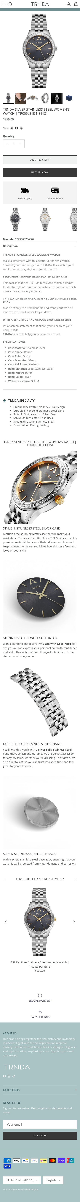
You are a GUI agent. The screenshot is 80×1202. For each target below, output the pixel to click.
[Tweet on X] (11, 128)
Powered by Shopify (28, 1189)
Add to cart (39, 160)
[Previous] (6, 921)
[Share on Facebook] (16, 128)
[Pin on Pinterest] (21, 128)
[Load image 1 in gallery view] (40, 51)
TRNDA (13, 1189)
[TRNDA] (40, 4)
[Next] (74, 921)
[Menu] (4, 4)
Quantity (8, 136)
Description (10, 246)
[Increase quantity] (21, 144)
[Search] (12, 4)
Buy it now (40, 172)
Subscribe (40, 1135)
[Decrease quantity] (6, 144)
